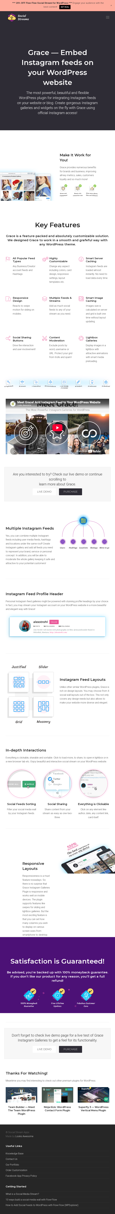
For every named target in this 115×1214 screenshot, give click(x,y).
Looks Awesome (24, 1136)
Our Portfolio (12, 1164)
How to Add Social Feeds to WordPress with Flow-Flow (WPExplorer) (42, 1205)
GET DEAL (65, 7)
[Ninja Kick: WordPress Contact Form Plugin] (57, 1094)
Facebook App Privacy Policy (21, 1175)
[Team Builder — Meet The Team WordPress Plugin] (21, 1094)
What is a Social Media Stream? (22, 1194)
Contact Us (11, 1159)
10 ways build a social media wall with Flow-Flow (31, 1199)
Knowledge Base (15, 1153)
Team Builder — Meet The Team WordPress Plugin (21, 1110)
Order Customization (16, 1170)
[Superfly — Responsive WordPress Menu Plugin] (93, 1094)
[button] (107, 17)
